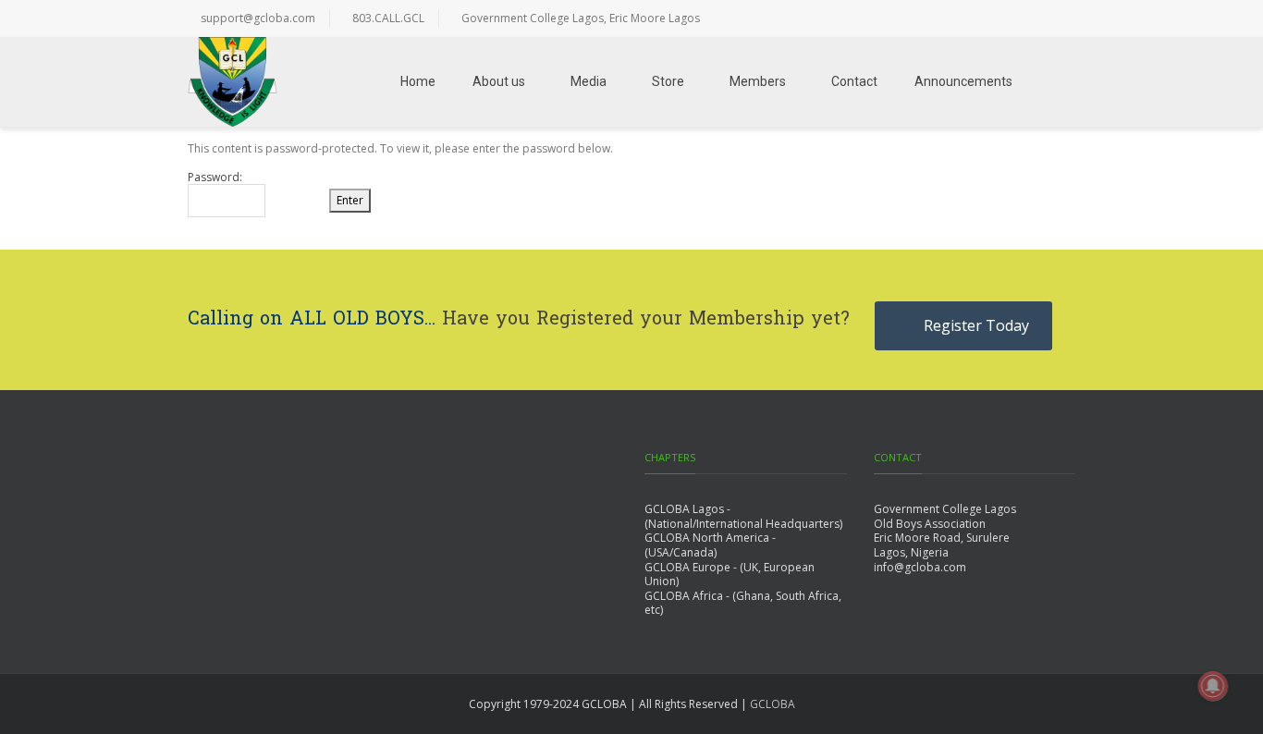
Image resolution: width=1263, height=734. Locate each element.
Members (758, 81)
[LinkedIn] (982, 18)
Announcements (963, 81)
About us (498, 81)
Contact (854, 81)
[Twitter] (908, 18)
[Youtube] (1056, 18)
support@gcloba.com (258, 18)
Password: (215, 177)
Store (668, 81)
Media (588, 81)
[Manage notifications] (1213, 686)
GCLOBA (772, 704)
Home (417, 81)
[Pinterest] (1019, 18)
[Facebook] (871, 18)
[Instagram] (945, 18)
